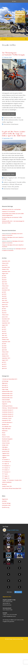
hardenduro (5, 184)
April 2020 (4, 349)
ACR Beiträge (5, 381)
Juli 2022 (4, 308)
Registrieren (5, 499)
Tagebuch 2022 (5, 455)
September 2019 (6, 358)
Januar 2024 (5, 288)
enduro (6, 182)
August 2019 (5, 360)
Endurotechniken (6, 399)
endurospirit (12, 182)
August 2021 (5, 325)
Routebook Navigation (7, 439)
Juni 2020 (4, 345)
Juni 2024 (4, 277)
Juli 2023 (4, 292)
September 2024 (6, 271)
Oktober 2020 (5, 339)
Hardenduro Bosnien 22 (7, 412)
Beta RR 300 (5, 387)
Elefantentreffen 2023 (7, 393)
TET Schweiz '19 (6, 467)
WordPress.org (5, 507)
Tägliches (4, 457)
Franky (3, 237)
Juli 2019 (4, 362)
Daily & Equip (5, 389)
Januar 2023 (5, 304)
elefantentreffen (13, 120)
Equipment (4, 403)
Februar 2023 (5, 302)
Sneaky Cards (5, 445)
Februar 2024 (5, 286)
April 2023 (4, 298)
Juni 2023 (4, 294)
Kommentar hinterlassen (11, 124)
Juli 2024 (4, 275)
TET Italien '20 (5, 463)
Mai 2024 (4, 279)
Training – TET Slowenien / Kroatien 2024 (11, 480)
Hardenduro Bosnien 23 (7, 414)
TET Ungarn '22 (5, 478)
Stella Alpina (5, 447)
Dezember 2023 (6, 290)
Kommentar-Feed (6, 505)
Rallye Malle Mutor (6, 428)
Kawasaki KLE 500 (6, 420)
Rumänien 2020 (5, 441)
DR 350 (6, 120)
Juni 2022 (4, 310)
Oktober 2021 (5, 321)
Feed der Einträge (6, 503)
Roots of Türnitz (6, 436)
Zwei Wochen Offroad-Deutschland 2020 (11, 488)
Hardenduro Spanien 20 (7, 416)
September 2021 (6, 323)
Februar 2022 (5, 314)
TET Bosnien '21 (6, 459)
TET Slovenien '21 (6, 472)
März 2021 (4, 335)
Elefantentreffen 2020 (7, 391)
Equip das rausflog (6, 401)
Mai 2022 (4, 312)
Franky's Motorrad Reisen (20, 14)
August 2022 (5, 306)
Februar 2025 (5, 263)
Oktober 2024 (5, 269)
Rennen (4, 434)
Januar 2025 (5, 265)
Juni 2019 (4, 364)
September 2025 (6, 261)
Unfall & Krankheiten (6, 482)
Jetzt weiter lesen (8, 114)
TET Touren (7, 180)
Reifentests (5, 430)
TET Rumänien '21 (6, 465)
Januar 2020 (5, 354)
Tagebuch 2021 (12, 178)
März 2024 (4, 283)
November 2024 (6, 267)
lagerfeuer (10, 122)
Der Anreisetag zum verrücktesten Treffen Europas (13, 54)
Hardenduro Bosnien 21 (7, 410)
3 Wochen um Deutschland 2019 (9, 379)
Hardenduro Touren (6, 418)
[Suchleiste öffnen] (26, 39)
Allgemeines (5, 383)
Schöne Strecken (6, 443)
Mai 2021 (4, 331)
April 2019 (4, 368)
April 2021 (4, 333)
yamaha (16, 186)
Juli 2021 (4, 327)
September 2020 (6, 341)
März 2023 (4, 300)
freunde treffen (21, 182)
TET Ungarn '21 (5, 476)
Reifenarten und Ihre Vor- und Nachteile (11, 209)
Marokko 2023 (5, 424)
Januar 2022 (5, 316)
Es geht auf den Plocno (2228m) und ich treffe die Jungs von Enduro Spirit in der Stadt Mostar (14, 134)
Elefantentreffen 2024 (7, 395)
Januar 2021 (5, 337)
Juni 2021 (4, 329)
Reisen (19, 117)
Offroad (12, 184)
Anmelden (4, 501)
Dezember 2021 (6, 319)
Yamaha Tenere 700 (7, 486)
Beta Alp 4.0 (5, 385)
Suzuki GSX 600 (5, 451)
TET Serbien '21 (6, 469)
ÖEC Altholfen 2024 (6, 426)
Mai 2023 (4, 296)
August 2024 (5, 273)
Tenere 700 (10, 186)
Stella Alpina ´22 (5, 449)
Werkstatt (4, 484)
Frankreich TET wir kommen (8, 211)
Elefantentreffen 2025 (10, 117)
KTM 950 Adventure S (7, 422)
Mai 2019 (4, 366)
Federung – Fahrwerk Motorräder (10, 408)
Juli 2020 (4, 343)
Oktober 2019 (5, 356)
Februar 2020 (5, 352)
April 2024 (4, 281)
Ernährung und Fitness (7, 406)
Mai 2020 (4, 347)
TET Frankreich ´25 (6, 461)
